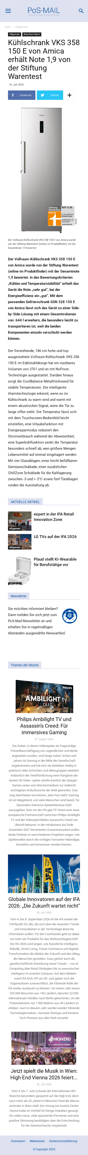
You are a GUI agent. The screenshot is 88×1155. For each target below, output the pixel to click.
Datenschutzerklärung (63, 1141)
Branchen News (32, 34)
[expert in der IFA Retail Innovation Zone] (19, 521)
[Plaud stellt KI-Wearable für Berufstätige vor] (19, 571)
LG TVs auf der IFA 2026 (55, 536)
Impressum (18, 1141)
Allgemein (21, 27)
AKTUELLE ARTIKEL (25, 502)
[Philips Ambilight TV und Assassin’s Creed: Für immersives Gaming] (44, 694)
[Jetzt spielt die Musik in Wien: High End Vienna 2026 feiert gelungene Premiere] (44, 1046)
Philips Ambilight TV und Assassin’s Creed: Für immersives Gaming (44, 725)
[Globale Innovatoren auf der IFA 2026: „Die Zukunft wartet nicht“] (44, 874)
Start (8, 27)
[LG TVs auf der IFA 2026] (19, 542)
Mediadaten (37, 1141)
